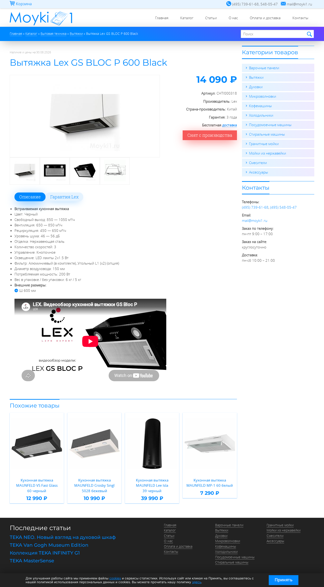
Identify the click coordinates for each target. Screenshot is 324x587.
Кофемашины (260, 105)
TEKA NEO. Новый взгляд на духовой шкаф (63, 537)
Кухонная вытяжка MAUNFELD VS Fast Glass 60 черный (37, 485)
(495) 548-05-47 (283, 207)
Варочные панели (264, 67)
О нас (233, 17)
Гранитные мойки (264, 143)
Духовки (256, 86)
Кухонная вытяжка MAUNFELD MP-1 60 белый (209, 483)
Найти (308, 34)
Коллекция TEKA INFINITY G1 (45, 553)
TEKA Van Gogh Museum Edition (49, 545)
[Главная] (41, 25)
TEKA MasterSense (32, 561)
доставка (229, 125)
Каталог (186, 17)
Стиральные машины (267, 134)
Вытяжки (256, 77)
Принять (283, 579)
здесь (196, 582)
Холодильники (261, 115)
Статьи (211, 17)
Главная (161, 17)
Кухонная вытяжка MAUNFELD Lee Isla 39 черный (152, 485)
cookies (115, 578)
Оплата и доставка (265, 17)
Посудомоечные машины (270, 124)
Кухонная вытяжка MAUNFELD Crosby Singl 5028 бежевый (94, 485)
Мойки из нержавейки (267, 153)
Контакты (300, 17)
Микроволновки (262, 96)
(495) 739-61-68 (255, 207)
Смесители (258, 162)
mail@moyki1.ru (254, 220)
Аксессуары (258, 172)
